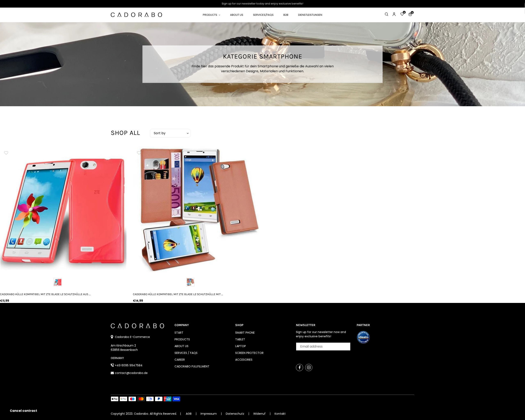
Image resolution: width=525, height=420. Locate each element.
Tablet (240, 339)
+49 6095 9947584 (129, 365)
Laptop (240, 346)
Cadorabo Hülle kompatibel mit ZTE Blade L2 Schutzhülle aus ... (45, 294)
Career (180, 360)
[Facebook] (299, 367)
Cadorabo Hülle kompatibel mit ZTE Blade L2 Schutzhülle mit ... (178, 294)
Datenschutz (235, 414)
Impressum (209, 414)
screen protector (249, 353)
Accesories (243, 360)
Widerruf (259, 414)
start (179, 333)
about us (181, 346)
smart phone (245, 333)
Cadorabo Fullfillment (192, 366)
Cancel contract (23, 411)
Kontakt (280, 414)
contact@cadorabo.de (131, 373)
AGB (188, 414)
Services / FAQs (186, 353)
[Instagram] (308, 367)
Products (182, 339)
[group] (63, 209)
